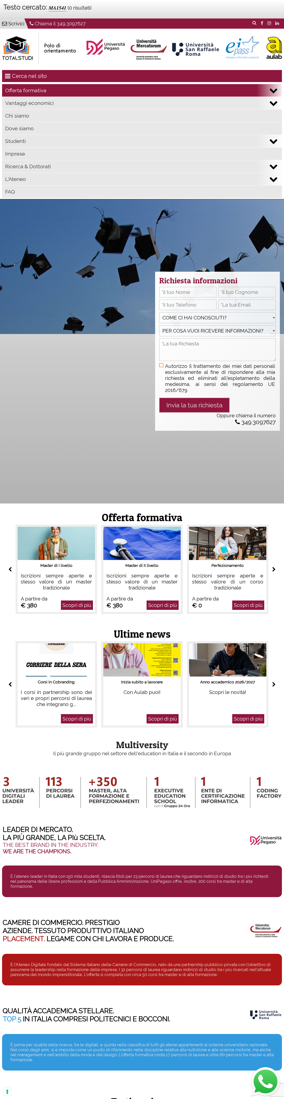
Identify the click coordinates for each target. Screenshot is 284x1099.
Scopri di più (77, 605)
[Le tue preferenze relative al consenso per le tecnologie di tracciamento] (7, 1092)
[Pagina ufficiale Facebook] (261, 23)
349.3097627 (258, 422)
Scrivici (15, 24)
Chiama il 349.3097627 (59, 24)
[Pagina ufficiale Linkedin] (276, 23)
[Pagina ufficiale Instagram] (268, 23)
